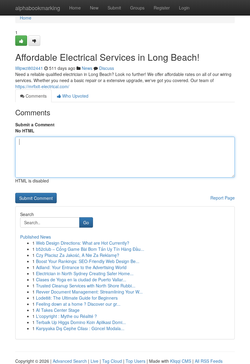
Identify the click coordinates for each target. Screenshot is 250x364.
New (94, 8)
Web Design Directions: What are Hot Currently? (82, 243)
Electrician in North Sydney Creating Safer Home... (85, 273)
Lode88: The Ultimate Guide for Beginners (77, 298)
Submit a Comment (35, 124)
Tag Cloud (112, 361)
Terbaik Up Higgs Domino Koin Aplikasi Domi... (81, 322)
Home (75, 8)
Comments (35, 96)
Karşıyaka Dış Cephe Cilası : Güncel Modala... (80, 328)
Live (94, 361)
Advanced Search (70, 361)
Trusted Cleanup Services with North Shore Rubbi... (85, 286)
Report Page (222, 198)
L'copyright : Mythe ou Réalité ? (66, 316)
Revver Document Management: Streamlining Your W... (89, 292)
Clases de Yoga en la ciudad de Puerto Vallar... (81, 279)
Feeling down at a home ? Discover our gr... (78, 304)
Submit (114, 8)
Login (184, 8)
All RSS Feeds (209, 361)
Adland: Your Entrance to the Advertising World (81, 267)
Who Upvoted (74, 96)
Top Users (135, 361)
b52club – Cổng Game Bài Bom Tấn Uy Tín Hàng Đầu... (90, 249)
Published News (35, 237)
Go (86, 222)
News (87, 68)
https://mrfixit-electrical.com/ (42, 86)
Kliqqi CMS (180, 361)
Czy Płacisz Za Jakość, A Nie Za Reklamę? (77, 255)
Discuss (106, 68)
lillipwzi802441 (29, 68)
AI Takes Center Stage (58, 310)
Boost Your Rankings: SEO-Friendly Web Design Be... (87, 261)
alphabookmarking (37, 8)
